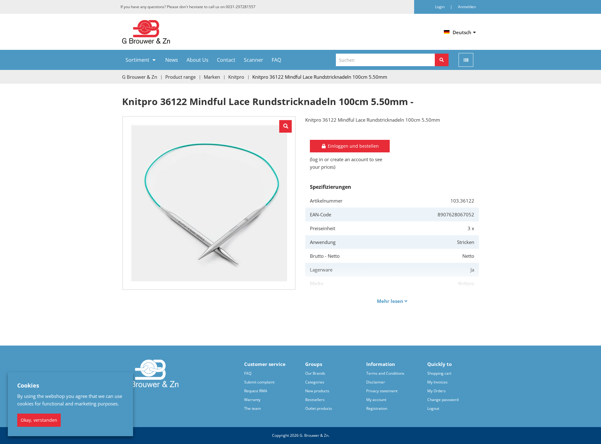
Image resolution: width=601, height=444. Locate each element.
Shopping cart (439, 373)
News (171, 59)
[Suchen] (442, 60)
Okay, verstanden (39, 420)
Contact (226, 59)
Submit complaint (259, 382)
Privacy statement (382, 391)
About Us (197, 59)
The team (252, 408)
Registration (376, 408)
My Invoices (437, 382)
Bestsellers (315, 399)
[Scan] (466, 60)
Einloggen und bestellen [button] (352, 146)
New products (317, 391)
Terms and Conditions (385, 373)
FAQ (276, 59)
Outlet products (318, 408)
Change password (443, 399)
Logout (433, 408)
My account (376, 399)
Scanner (253, 59)
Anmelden (467, 6)
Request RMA (255, 391)
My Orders (436, 391)
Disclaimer (375, 382)
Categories (314, 382)
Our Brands (315, 373)
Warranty (252, 399)
